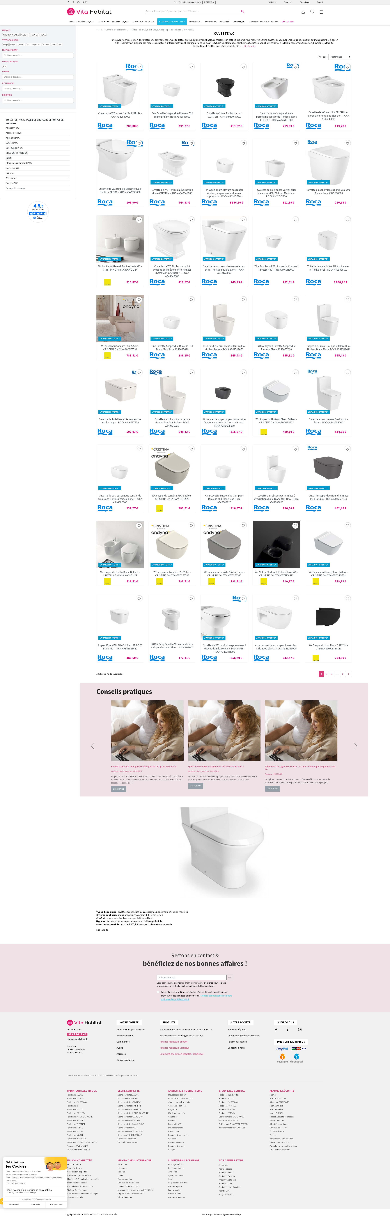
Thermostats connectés (77, 1182)
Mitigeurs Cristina (226, 1194)
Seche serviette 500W (127, 1138)
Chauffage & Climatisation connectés (83, 1179)
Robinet (171, 1120)
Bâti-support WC (14, 148)
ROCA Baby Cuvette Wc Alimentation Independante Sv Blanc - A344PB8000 (172, 645)
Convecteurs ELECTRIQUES (78, 1149)
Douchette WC (174, 1124)
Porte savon (173, 1131)
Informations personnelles (131, 1029)
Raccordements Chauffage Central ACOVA (181, 1035)
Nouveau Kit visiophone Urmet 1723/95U (135, 1190)
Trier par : (322, 57)
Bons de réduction (126, 1060)
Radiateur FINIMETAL (227, 1105)
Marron (46, 44)
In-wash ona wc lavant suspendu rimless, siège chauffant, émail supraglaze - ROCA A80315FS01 (224, 193)
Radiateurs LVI (73, 1105)
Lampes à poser (175, 1186)
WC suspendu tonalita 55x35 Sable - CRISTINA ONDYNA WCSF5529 (172, 497)
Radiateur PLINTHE (227, 1109)
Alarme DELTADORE (278, 1098)
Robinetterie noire (176, 1142)
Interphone (122, 1168)
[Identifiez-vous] (303, 11)
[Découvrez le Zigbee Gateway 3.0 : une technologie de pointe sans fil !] (301, 730)
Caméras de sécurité (278, 1127)
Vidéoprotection (125, 1179)
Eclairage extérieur (176, 1168)
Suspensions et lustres (178, 1182)
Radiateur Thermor (227, 1176)
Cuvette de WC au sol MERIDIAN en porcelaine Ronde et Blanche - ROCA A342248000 (328, 115)
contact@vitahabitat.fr (77, 1039)
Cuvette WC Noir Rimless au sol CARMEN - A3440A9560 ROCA (224, 115)
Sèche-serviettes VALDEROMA (130, 1116)
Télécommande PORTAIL (280, 1142)
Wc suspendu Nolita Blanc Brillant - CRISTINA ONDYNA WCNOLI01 (120, 573)
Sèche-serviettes (126, 771)
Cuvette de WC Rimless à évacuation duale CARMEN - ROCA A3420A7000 (172, 191)
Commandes (123, 1041)
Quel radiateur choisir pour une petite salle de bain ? (216, 766)
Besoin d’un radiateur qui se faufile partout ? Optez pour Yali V (143, 766)
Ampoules (172, 1171)
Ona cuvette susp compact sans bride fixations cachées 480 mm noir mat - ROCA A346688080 (224, 422)
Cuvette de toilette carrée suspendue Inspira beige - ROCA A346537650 (120, 421)
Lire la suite (249, 46)
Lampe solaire (174, 1190)
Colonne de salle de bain (179, 1102)
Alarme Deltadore (74, 1168)
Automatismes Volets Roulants (80, 1186)
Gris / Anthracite (33, 44)
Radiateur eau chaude (228, 1094)
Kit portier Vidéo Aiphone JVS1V (131, 1193)
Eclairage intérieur (176, 1164)
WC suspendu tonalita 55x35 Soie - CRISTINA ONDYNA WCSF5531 (120, 347)
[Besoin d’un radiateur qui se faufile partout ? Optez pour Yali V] (147, 730)
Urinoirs (10, 173)
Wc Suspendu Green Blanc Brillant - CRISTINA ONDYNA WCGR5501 (328, 573)
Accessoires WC (13, 133)
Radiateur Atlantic (226, 1172)
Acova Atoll (224, 1165)
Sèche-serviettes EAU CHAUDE (131, 1124)
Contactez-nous (236, 1048)
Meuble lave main (175, 1127)
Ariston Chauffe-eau (227, 1179)
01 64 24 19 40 (209, 2)
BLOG (85, 2)
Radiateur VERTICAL (227, 1113)
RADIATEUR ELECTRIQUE (82, 1091)
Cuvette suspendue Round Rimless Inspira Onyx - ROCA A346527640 (328, 497)
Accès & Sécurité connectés (282, 1116)
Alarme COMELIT (277, 1105)
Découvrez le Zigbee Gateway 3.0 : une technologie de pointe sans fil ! (300, 768)
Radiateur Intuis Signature (230, 1187)
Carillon (273, 1135)
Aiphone (121, 1171)
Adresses (121, 1054)
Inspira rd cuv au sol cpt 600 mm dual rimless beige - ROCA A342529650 (224, 347)
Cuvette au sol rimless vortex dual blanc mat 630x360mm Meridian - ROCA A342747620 (276, 193)
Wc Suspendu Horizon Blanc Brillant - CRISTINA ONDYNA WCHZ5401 (276, 421)
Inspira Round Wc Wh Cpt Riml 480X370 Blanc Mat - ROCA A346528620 (120, 647)
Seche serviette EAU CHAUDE (231, 1116)
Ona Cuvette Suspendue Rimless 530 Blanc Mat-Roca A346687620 (172, 347)
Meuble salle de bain (177, 1094)
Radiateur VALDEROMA (228, 1102)
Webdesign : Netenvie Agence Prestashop (221, 1214)
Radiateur (115, 771)
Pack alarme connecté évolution (283, 1146)
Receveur (172, 1138)
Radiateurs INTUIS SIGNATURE (80, 1116)
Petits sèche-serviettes (127, 1142)
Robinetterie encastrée (178, 1135)
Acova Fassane (225, 1168)
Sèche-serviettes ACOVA (128, 1094)
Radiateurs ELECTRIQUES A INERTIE (82, 1142)
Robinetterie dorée (176, 1146)
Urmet (120, 1175)
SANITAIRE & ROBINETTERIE (185, 1091)
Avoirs (120, 1048)
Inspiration (272, 2)
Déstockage (304, 2)
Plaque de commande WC (19, 163)
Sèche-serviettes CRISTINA (129, 1120)
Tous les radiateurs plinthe (174, 1041)
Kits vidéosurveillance (279, 1124)
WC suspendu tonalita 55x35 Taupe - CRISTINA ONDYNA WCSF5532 (224, 573)
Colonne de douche (177, 1105)
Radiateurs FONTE (75, 1127)
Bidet (8, 158)
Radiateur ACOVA (226, 1098)
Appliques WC (13, 138)
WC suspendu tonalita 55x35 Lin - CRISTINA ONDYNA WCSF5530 (172, 573)
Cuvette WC (12, 143)
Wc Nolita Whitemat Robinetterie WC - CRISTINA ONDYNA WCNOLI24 (120, 268)
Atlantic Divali (224, 1190)
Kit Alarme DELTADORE (279, 1102)
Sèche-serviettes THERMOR (129, 1109)
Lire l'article (118, 789)
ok (229, 977)
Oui (4, 66)
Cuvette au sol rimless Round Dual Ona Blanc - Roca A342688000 (329, 191)
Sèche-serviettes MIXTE (128, 1127)
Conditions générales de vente (243, 1035)
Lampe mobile (174, 1193)
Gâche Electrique (125, 1197)
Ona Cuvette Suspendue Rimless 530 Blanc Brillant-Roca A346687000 (172, 115)
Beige (5, 44)
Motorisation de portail (77, 1171)
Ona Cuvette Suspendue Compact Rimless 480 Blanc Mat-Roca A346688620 (224, 499)
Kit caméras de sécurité (280, 1149)
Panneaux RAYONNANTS (77, 1146)
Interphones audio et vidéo (281, 1138)
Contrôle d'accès (277, 1131)
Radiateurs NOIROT (75, 1098)
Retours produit (125, 1035)
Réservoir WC (12, 168)
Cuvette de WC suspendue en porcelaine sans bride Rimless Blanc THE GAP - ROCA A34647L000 (276, 117)
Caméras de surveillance (128, 1182)
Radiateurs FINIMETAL (76, 1113)
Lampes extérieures (176, 1197)
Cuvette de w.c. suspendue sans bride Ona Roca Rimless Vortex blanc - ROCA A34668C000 (120, 499)
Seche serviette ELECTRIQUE (130, 1135)
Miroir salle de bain (176, 1113)
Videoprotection (277, 1120)
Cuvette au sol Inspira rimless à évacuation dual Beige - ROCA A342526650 (172, 422)
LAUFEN (35, 34)
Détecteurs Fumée (75, 1197)
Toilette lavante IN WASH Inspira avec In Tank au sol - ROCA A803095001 (328, 268)
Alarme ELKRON (276, 1109)
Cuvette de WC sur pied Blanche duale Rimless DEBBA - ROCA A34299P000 (120, 190)
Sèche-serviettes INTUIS (128, 1098)
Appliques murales (176, 1175)
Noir (53, 44)
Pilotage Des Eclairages (77, 1190)
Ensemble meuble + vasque (180, 1098)
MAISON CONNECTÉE (79, 1160)
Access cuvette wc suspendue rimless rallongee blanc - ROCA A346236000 (276, 647)
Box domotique (74, 1164)
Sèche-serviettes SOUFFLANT (130, 1131)
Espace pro (288, 2)
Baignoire (172, 1109)
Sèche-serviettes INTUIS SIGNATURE (133, 1113)
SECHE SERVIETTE (129, 1091)
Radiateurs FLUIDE (75, 1131)
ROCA (43, 34)
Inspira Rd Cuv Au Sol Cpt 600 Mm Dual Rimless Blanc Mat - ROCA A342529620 (328, 347)
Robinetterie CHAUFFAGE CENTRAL (234, 1124)
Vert (59, 44)
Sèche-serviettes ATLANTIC (129, 1102)
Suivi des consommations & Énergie (82, 1193)
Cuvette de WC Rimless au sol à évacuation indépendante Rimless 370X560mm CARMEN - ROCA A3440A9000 (172, 271)
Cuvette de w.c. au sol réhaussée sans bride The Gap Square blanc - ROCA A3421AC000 (224, 269)
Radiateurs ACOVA (75, 1094)
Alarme (273, 1094)
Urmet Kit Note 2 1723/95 (129, 1186)
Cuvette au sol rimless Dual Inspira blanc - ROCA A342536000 (328, 421)
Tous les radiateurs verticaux (174, 1048)
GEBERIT (25, 34)
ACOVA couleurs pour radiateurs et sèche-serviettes (186, 1029)
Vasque (171, 1149)
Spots (170, 1179)
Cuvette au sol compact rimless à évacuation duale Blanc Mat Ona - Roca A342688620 (276, 499)
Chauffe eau (173, 1116)
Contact (320, 2)
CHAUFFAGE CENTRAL (232, 1091)
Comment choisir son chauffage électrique (182, 1054)
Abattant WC (12, 127)
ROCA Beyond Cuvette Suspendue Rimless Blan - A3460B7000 (276, 347)
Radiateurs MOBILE (75, 1135)
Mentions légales (237, 1029)
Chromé (21, 44)
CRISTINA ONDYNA (11, 34)
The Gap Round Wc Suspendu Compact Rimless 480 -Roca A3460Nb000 (276, 268)
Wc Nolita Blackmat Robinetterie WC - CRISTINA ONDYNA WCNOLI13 (276, 573)
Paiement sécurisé (237, 1041)
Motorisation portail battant (79, 1175)
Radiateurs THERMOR (76, 1124)
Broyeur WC (12, 183)
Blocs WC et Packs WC (17, 153)
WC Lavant (11, 178)
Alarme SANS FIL (277, 1113)
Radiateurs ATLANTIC (76, 1120)
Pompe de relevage (16, 188)
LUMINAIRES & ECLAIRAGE (183, 1160)
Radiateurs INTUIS (74, 1109)
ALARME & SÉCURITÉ (282, 1091)
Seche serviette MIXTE (228, 1120)
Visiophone (122, 1164)
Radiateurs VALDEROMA (77, 1102)
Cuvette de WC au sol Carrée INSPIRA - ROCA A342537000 (120, 115)
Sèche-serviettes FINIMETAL (129, 1105)
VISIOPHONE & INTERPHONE (135, 1160)
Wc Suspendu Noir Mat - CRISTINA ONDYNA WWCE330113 (328, 647)
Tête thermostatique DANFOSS (232, 1127)
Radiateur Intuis (225, 1183)
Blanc (12, 44)
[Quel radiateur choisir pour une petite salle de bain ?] (224, 730)
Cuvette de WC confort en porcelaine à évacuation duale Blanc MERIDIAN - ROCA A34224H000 (224, 648)
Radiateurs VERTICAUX (76, 1138)
